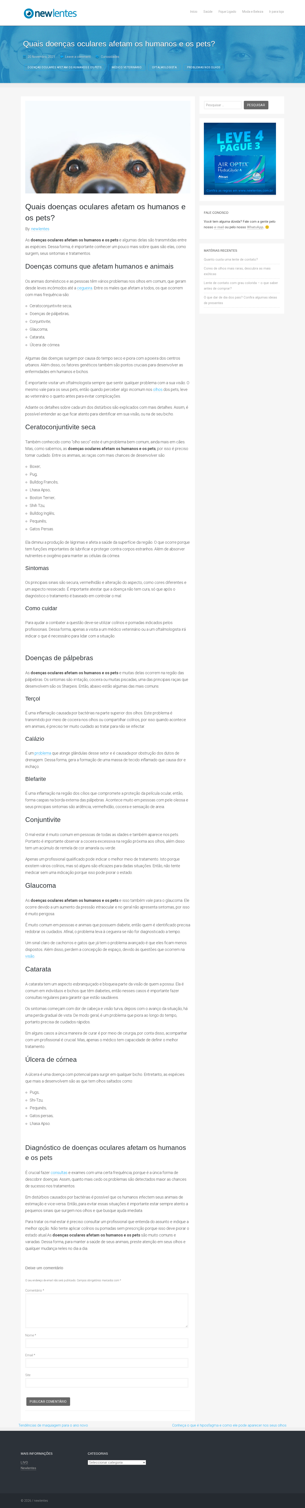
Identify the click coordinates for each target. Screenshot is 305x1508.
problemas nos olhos (203, 67)
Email (30, 1355)
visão (29, 956)
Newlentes (28, 1468)
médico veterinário (127, 67)
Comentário (34, 1290)
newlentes (40, 228)
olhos (158, 389)
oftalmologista (164, 67)
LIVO (24, 1462)
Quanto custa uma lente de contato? (231, 259)
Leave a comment (78, 56)
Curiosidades (110, 56)
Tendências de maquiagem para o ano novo (53, 1425)
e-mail (219, 227)
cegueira (84, 288)
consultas (59, 1172)
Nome (30, 1335)
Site (27, 1375)
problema (43, 753)
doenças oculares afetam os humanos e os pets (64, 67)
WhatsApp (255, 227)
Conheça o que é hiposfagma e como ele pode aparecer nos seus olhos (229, 1425)
